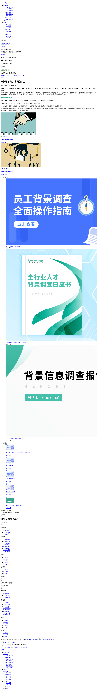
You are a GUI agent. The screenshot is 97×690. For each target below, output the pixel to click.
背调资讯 (8, 24)
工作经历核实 (6, 532)
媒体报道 (8, 36)
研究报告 (8, 31)
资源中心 (5, 22)
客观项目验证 (6, 530)
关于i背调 (8, 34)
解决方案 (5, 5)
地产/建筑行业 (9, 12)
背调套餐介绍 (6, 534)
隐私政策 (12, 642)
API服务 (5, 20)
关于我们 (5, 32)
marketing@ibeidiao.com (7, 525)
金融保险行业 (9, 9)
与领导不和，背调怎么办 (17, 75)
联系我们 (8, 38)
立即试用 (5, 43)
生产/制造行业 (9, 10)
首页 (4, 2)
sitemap (2, 642)
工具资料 (8, 27)
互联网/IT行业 (9, 7)
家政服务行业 (9, 19)
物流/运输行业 (9, 15)
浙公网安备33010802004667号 (47, 639)
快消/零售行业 (9, 14)
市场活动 (8, 29)
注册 (9, 43)
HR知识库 (8, 26)
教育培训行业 (9, 17)
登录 (2, 43)
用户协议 (6, 642)
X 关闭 (2, 649)
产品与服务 (6, 3)
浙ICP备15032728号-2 (32, 639)
